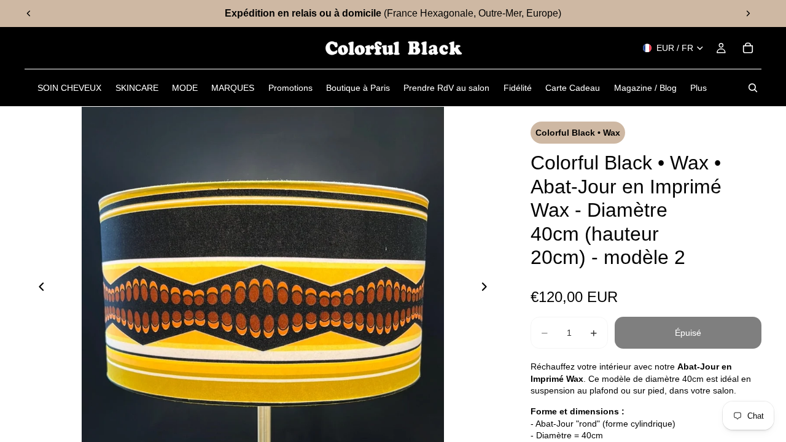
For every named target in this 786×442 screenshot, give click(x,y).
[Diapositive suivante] (747, 13)
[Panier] (747, 47)
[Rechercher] (752, 87)
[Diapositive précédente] (28, 13)
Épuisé (688, 333)
